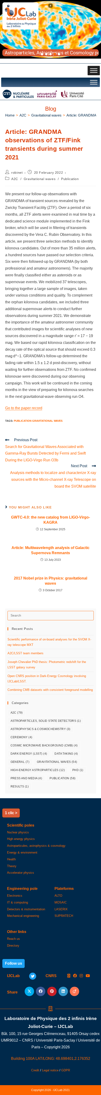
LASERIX (61, 909)
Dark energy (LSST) (29, 753)
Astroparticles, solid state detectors (46, 720)
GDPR (65, 1070)
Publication (70, 179)
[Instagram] (81, 976)
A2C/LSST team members (25, 653)
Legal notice (50, 1070)
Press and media (26, 778)
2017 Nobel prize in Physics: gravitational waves (50, 580)
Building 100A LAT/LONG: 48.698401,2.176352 (50, 1059)
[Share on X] (29, 991)
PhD (77, 770)
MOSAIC (60, 902)
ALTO (58, 895)
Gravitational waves (39, 179)
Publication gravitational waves (38, 420)
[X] (68, 976)
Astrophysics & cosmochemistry (40, 729)
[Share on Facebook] (40, 991)
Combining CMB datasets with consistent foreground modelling (50, 690)
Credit (35, 1070)
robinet (17, 172)
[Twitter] (32, 976)
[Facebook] (75, 976)
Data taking (66, 753)
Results (20, 786)
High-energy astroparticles (38, 770)
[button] (50, 6)
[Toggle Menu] (93, 70)
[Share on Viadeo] (74, 991)
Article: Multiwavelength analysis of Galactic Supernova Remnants (50, 550)
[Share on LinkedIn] (63, 991)
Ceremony (21, 737)
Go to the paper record (23, 408)
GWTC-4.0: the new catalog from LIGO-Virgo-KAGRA (50, 519)
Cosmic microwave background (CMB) (44, 745)
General (20, 762)
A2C (14, 179)
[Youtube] (88, 976)
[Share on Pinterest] (52, 991)
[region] (50, 29)
